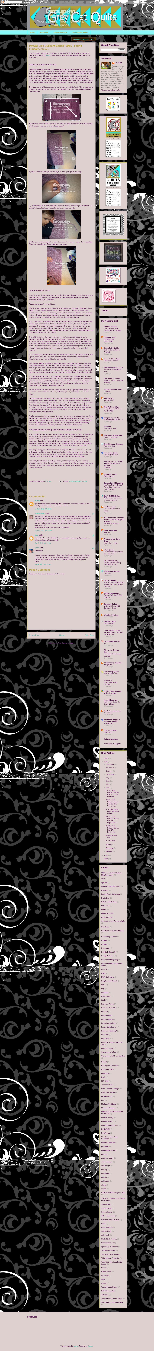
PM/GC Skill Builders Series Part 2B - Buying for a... (112, 820)
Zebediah (105, 1295)
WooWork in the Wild (111, 523)
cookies (104, 940)
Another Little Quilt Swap (110, 886)
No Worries (105, 1133)
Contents (107, 391)
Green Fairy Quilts (111, 348)
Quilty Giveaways (111, 739)
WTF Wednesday (108, 1291)
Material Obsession (108, 1108)
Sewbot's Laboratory (112, 711)
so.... (105, 643)
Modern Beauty (107, 1118)
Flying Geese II (107, 1019)
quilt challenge (106, 1162)
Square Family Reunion (110, 1220)
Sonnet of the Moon (112, 359)
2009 (106, 859)
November (110, 768)
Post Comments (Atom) (66, 643)
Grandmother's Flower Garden (113, 1056)
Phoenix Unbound (108, 1143)
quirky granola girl (111, 593)
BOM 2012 (105, 906)
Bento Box (105, 898)
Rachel (37, 501)
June (108, 781)
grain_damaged (107, 1048)
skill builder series (75, 481)
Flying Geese (106, 1015)
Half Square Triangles (109, 1065)
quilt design (105, 1166)
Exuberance (105, 996)
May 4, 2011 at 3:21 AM (43, 543)
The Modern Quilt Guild (113, 368)
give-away (105, 1038)
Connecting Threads (109, 937)
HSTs (103, 1077)
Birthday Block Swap (109, 902)
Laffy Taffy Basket (108, 1092)
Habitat (104, 1062)
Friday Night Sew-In (108, 1027)
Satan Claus (106, 1204)
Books (103, 909)
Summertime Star (108, 1243)
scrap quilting (106, 1208)
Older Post (89, 635)
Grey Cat (118, 63)
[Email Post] (60, 481)
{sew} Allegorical (110, 700)
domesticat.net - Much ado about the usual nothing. (113, 463)
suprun (76, 1346)
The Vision (107, 573)
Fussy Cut (108, 680)
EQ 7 (103, 985)
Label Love (107, 732)
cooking (104, 944)
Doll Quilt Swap (110, 730)
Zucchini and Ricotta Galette (112, 1302)
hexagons (105, 1073)
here (47, 55)
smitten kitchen (110, 326)
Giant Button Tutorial (111, 673)
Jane (36, 535)
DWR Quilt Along (107, 977)
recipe (103, 1189)
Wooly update (108, 476)
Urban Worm (106, 1272)
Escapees (105, 992)
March (108, 845)
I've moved (107, 713)
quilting (104, 1177)
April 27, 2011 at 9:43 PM (43, 530)
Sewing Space (106, 1212)
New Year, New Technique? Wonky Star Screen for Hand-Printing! (113, 487)
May (107, 784)
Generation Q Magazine (113, 483)
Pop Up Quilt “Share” (111, 455)
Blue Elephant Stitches (113, 444)
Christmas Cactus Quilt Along (112, 931)
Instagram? (108, 665)
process (104, 1154)
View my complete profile (110, 90)
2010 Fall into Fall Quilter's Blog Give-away (111, 874)
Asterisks (104, 890)
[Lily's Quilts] (113, 282)
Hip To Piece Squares (112, 691)
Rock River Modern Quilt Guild (112, 1193)
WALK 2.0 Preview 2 (111, 437)
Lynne (37, 548)
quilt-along (105, 1173)
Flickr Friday (108, 723)
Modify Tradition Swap (109, 1125)
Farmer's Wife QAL (108, 1008)
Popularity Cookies (108, 1150)
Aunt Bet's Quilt (109, 446)
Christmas (105, 927)
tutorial (84, 481)
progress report (107, 1158)
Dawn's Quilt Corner (112, 630)
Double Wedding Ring (109, 960)
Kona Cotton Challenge (110, 1089)
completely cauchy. (112, 418)
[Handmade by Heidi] (113, 262)
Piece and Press (110, 530)
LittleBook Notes (111, 615)
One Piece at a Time (112, 378)
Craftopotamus (110, 507)
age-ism (104, 883)
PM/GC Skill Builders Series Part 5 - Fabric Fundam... (112, 793)
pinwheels (105, 1146)
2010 (106, 855)
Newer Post (34, 635)
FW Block (105, 1035)
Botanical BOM (107, 913)
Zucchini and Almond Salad (111, 1299)
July (107, 778)
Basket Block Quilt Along (110, 894)
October (109, 771)
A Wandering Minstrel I (113, 663)
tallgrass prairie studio (113, 435)
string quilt (105, 1235)
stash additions (107, 1227)
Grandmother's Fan (108, 1052)
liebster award (106, 1096)
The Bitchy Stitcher (112, 571)
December (110, 764)
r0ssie (103, 1185)
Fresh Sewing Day (108, 1023)
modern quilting (107, 1121)
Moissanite (107, 467)
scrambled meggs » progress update (112, 720)
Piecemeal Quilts (111, 453)
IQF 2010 (105, 1081)
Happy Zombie (110, 580)
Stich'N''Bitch (106, 1231)
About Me (44, 32)
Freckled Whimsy (111, 561)
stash (103, 1224)
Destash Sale (108, 623)
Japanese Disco (107, 1085)
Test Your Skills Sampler (110, 1254)
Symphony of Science (109, 1247)
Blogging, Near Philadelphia (110, 338)
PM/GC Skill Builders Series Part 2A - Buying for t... (112, 829)
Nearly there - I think (111, 543)
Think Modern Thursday (110, 1258)
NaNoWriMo (106, 1129)
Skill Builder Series (80, 32)
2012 (106, 758)
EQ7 (103, 989)
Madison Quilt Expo (108, 1104)
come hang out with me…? (113, 420)
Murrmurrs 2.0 (109, 400)
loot (102, 1100)
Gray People (108, 341)
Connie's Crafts (110, 474)
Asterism (107, 532)
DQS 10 (104, 969)
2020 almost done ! (110, 428)
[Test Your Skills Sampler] (113, 111)
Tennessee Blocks (108, 1250)
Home (32, 32)
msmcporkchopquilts (112, 744)
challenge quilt (106, 917)
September (110, 774)
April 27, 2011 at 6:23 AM (43, 509)
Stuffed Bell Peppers (109, 1239)
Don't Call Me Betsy (112, 496)
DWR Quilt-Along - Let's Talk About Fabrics (112, 811)
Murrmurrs (108, 398)
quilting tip (105, 1181)
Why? (103, 1279)
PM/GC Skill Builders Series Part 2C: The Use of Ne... (112, 803)
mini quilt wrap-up (110, 693)
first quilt (104, 1012)
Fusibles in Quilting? (109, 1031)
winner (103, 1283)
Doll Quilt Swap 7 (107, 956)
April (107, 788)
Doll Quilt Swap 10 (108, 952)
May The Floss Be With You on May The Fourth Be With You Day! (113, 584)
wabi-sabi (105, 1275)
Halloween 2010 (107, 1069)
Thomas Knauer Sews (113, 389)
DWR (103, 973)
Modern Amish (110, 622)
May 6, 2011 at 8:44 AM (43, 565)
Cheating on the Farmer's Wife (113, 921)
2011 (106, 762)
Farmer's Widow (107, 1004)
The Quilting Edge (111, 407)
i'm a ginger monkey (112, 641)
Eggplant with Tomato (109, 981)
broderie (107, 426)
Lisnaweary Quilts (111, 672)
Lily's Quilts (109, 550)
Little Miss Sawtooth (111, 361)
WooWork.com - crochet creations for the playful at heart (114, 519)
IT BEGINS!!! (110, 841)
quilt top (104, 1170)
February (109, 848)
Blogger (90, 1346)
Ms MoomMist (40, 513)
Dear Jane (105, 948)
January (109, 851)
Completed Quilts (60, 32)
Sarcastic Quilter (110, 604)
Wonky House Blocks (109, 1287)
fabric (103, 1000)
